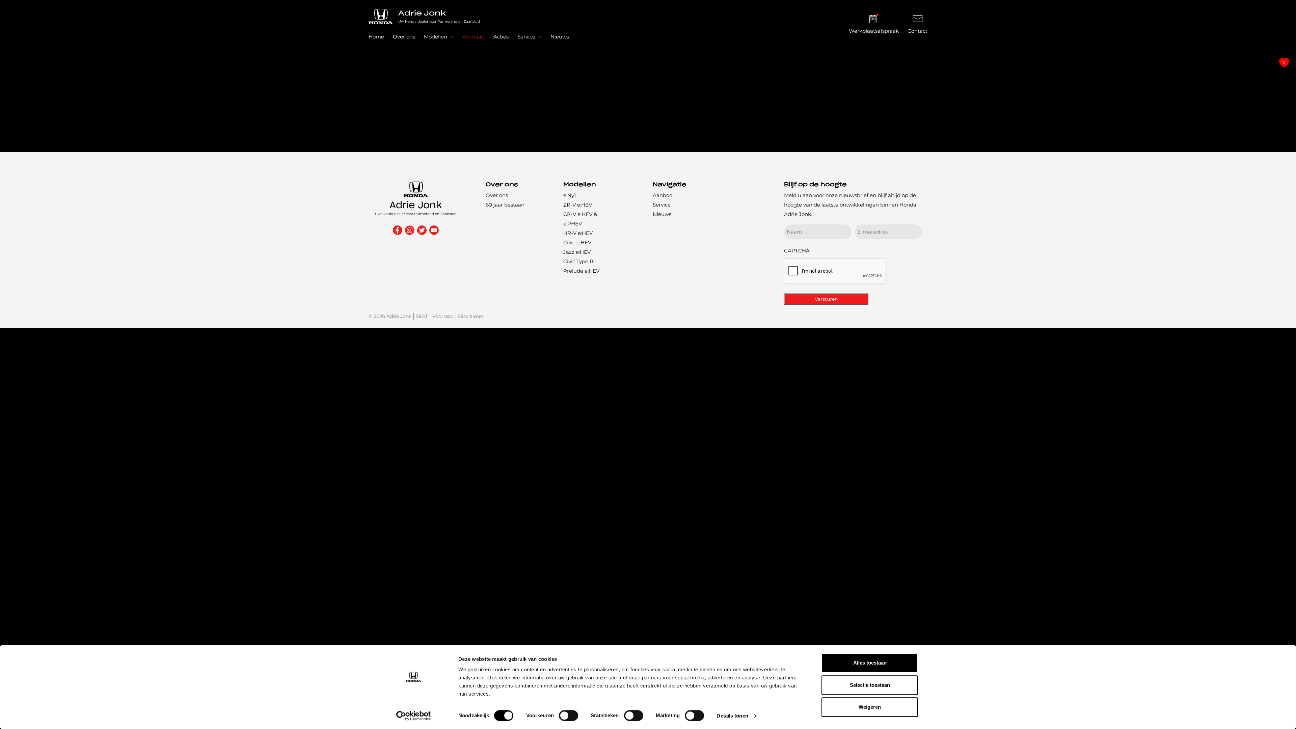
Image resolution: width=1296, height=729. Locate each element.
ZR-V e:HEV (577, 204)
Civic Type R (578, 261)
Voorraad (473, 36)
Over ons (404, 36)
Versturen (826, 299)
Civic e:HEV (577, 242)
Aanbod (663, 195)
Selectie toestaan (870, 685)
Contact (917, 31)
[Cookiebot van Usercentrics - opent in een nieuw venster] (413, 716)
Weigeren (870, 707)
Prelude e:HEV (581, 271)
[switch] (568, 715)
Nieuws (559, 36)
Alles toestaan (870, 663)
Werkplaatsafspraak (874, 31)
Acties (501, 36)
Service (526, 36)
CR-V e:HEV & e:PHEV (580, 219)
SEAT (422, 316)
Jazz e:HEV (577, 252)
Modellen (435, 36)
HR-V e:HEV (578, 233)
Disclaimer (471, 316)
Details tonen (732, 716)
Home (376, 36)
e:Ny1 (569, 195)
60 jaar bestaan (505, 204)
